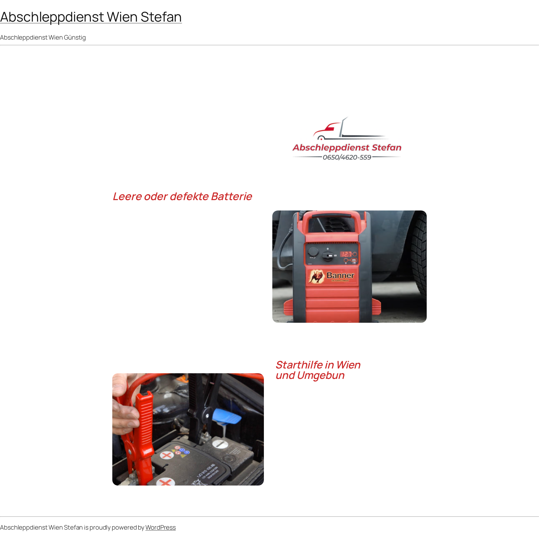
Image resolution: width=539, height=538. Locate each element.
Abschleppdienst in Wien (346, 489)
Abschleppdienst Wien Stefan (91, 16)
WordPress (160, 527)
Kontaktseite (327, 496)
